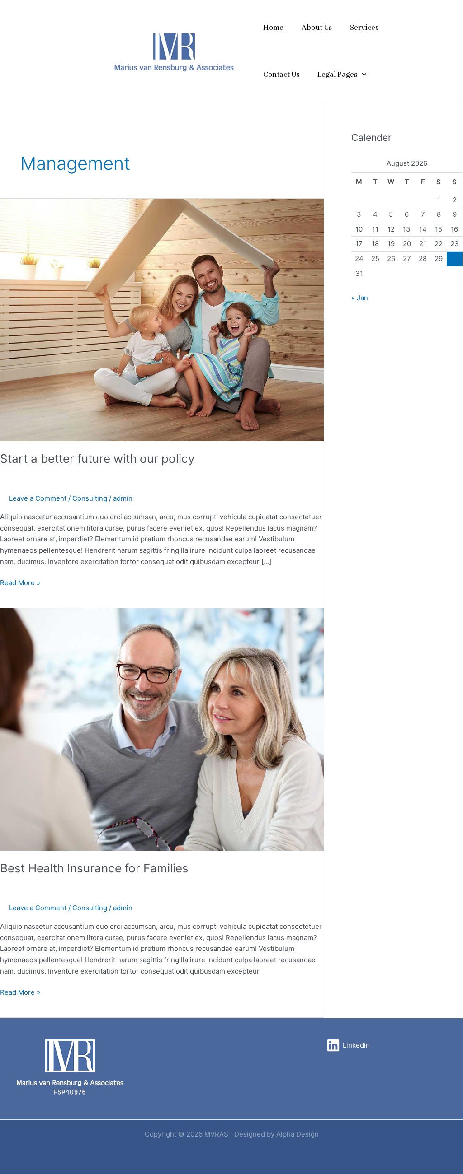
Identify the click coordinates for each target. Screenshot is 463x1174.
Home (273, 28)
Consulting (89, 498)
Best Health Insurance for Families (94, 868)
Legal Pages (337, 74)
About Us (317, 28)
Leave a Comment (37, 498)
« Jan (359, 298)
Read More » (20, 582)
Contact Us (281, 74)
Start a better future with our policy (97, 459)
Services (364, 28)
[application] (362, 75)
